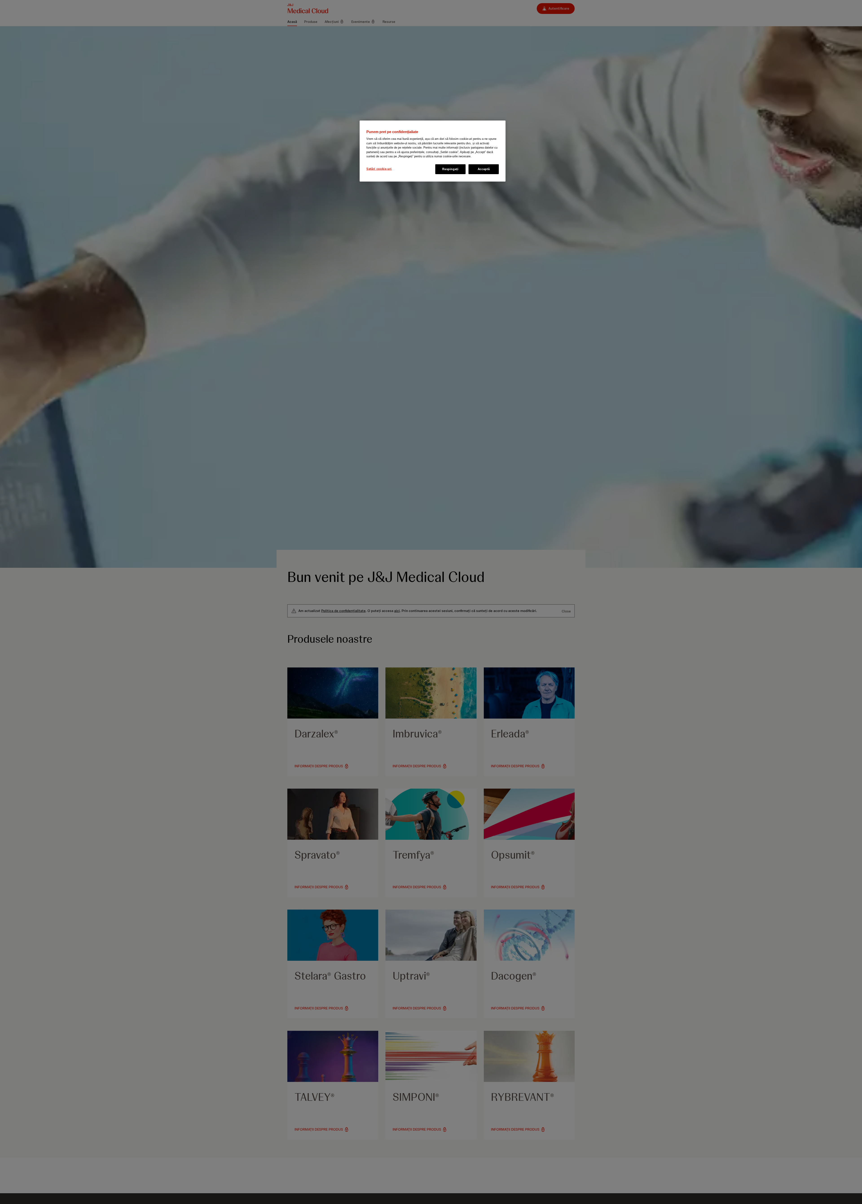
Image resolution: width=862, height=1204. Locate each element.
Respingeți (450, 169)
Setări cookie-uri (379, 168)
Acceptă (484, 169)
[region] (433, 151)
